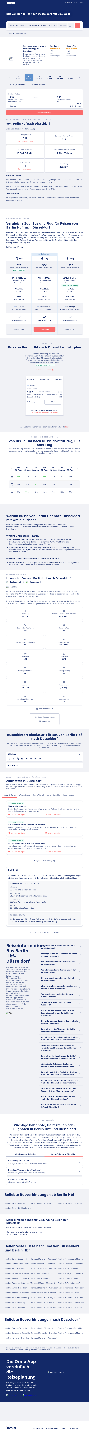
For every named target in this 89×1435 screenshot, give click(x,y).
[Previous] (11, 469)
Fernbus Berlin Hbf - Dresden (70, 1203)
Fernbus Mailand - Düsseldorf (17, 1278)
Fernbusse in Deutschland (34, 1348)
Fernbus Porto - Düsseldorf (42, 1278)
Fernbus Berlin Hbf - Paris (68, 1293)
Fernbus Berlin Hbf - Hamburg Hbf (19, 1208)
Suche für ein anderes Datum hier (44, 413)
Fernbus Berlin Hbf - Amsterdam (71, 1302)
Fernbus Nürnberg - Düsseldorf (71, 1288)
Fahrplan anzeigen (25, 169)
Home (8, 1348)
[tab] (17, 84)
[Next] (79, 77)
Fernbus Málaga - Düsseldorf (43, 1283)
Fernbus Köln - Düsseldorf (42, 1273)
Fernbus (17, 1348)
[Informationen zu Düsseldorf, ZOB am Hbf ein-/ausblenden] (79, 1162)
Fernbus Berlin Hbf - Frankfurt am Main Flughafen (51, 1307)
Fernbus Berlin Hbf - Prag (15, 1203)
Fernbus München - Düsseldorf (44, 1259)
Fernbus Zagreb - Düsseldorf (16, 1328)
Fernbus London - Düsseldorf (17, 1263)
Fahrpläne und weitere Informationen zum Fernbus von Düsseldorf (24, 1233)
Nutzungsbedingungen (55, 1428)
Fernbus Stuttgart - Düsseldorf (70, 1273)
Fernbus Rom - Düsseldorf (68, 1268)
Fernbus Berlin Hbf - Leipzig (16, 1307)
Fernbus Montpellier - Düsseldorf (44, 1333)
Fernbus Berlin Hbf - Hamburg (43, 1203)
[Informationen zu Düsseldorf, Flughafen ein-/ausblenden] (79, 1180)
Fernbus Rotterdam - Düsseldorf (18, 1333)
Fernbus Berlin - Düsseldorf (16, 1259)
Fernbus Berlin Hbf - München (43, 1293)
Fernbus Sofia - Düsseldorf (69, 1283)
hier (66, 427)
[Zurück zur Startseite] (10, 3)
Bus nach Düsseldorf (56, 1348)
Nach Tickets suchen (25, 141)
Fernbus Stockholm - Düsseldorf (44, 1288)
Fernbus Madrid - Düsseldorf (43, 1263)
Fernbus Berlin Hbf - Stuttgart (43, 1297)
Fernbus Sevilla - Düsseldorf (16, 1288)
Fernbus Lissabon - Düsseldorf (70, 1263)
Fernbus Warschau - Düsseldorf (17, 1283)
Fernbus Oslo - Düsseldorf (68, 1278)
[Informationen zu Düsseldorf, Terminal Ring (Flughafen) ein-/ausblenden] (79, 1171)
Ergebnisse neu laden (43, 370)
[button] (53, 25)
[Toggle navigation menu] (81, 3)
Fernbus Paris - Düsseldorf (15, 1268)
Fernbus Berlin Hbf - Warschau (70, 1297)
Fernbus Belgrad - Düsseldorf (17, 1293)
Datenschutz (74, 1428)
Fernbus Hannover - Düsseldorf (17, 1338)
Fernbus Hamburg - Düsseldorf (17, 1273)
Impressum (38, 1428)
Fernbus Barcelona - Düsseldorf (44, 1268)
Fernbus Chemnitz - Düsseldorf (70, 1328)
